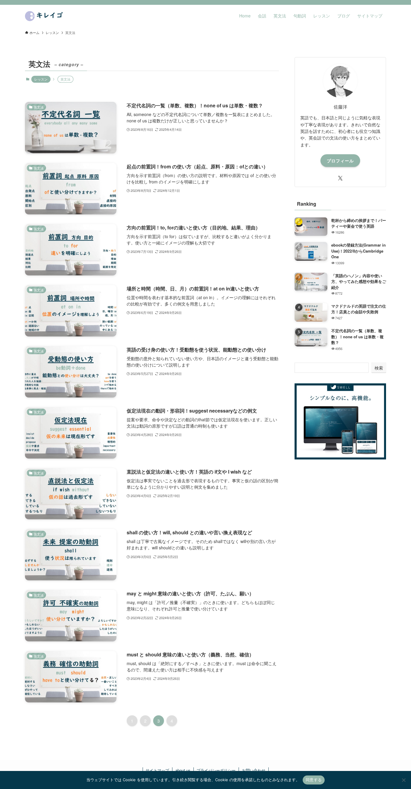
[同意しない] (403, 780)
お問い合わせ (253, 770)
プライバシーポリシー (216, 770)
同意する (314, 779)
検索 (379, 368)
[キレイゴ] (45, 16)
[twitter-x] (340, 178)
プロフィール (340, 161)
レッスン (41, 79)
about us (182, 770)
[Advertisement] (340, 516)
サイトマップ (157, 770)
